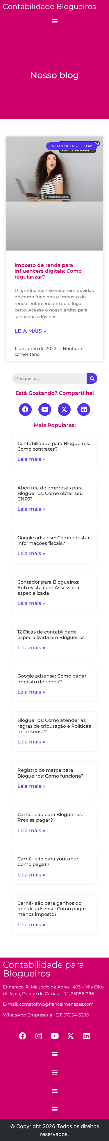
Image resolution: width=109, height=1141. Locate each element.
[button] (54, 21)
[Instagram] (38, 1035)
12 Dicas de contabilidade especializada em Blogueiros (51, 634)
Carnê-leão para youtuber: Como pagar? (48, 861)
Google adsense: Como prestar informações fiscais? (53, 540)
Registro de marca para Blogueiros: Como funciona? (50, 772)
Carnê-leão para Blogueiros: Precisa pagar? (50, 817)
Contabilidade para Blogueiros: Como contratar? (53, 446)
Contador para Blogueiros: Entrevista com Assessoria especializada (48, 587)
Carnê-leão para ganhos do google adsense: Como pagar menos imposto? (51, 908)
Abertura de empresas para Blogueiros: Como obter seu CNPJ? (50, 493)
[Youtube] (44, 409)
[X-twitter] (64, 409)
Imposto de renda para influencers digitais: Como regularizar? (48, 271)
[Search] (92, 378)
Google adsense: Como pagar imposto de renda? (52, 678)
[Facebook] (25, 409)
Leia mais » (30, 331)
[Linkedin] (83, 409)
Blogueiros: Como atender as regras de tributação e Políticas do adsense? (54, 726)
